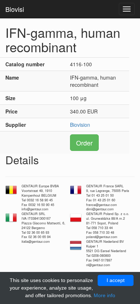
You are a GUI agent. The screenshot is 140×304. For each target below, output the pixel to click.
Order (84, 142)
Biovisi (14, 9)
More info (104, 295)
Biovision (80, 124)
